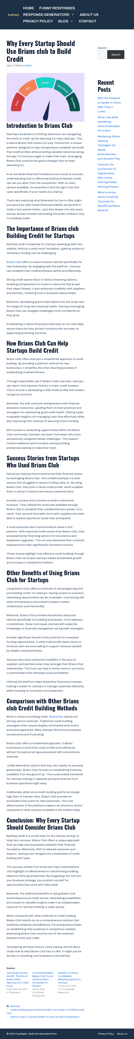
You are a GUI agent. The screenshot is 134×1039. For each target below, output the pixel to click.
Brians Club (14, 262)
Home (28, 8)
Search (102, 47)
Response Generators (46, 15)
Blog (63, 21)
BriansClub (56, 716)
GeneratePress (48, 1033)
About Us (89, 15)
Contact (88, 21)
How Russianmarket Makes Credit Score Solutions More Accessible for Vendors (42, 979)
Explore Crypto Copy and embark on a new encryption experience (44, 1016)
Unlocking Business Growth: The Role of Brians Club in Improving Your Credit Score (18, 979)
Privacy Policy (38, 21)
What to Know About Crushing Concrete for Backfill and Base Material (109, 201)
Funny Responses (57, 8)
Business (15, 1006)
